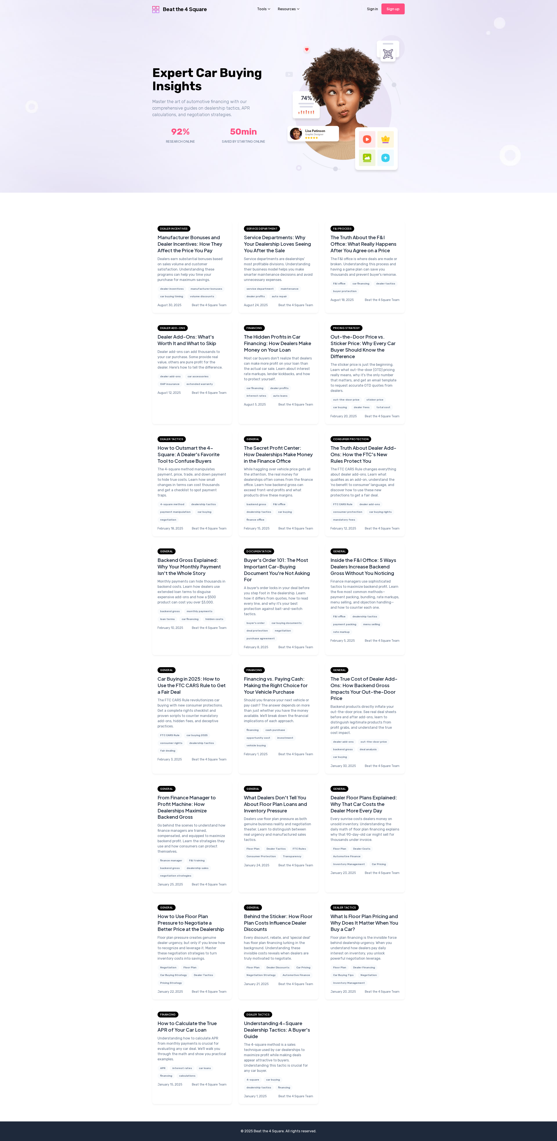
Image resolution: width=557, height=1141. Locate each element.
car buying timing (171, 296)
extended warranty (199, 384)
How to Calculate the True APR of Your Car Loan (187, 1026)
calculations (187, 1075)
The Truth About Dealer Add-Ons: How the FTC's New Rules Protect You (363, 454)
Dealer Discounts (278, 967)
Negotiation (168, 967)
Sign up (393, 9)
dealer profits (256, 296)
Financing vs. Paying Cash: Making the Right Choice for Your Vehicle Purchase (276, 685)
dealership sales (197, 868)
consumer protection (347, 511)
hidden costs (214, 619)
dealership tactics (203, 504)
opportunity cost (258, 737)
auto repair (279, 296)
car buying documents (287, 623)
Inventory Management (349, 864)
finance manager (171, 860)
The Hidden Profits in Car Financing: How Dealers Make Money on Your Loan (277, 343)
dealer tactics (385, 283)
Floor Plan (253, 848)
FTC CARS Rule (342, 504)
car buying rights (380, 511)
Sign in (372, 9)
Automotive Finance (347, 856)
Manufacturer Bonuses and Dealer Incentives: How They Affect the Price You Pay (190, 243)
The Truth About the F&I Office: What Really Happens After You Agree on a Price (363, 243)
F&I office (339, 283)
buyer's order (256, 623)
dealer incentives (172, 288)
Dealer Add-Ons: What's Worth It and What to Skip (187, 340)
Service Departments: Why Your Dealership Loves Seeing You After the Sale (277, 243)
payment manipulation (175, 511)
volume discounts (202, 296)
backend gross (256, 504)
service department (260, 288)
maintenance (290, 288)
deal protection (257, 630)
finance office (255, 519)
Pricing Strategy (171, 982)
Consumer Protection (261, 856)
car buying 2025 (197, 735)
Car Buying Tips (343, 975)
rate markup (341, 631)
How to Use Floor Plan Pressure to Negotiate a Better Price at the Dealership (191, 922)
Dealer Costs (361, 848)
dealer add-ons (170, 376)
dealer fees (361, 407)
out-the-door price (346, 399)
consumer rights (171, 743)
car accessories (198, 376)
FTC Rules (299, 848)
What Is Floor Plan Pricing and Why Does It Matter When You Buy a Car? (364, 922)
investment (285, 737)
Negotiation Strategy (261, 975)
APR (162, 1068)
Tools (262, 9)
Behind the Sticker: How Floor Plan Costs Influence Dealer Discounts (278, 922)
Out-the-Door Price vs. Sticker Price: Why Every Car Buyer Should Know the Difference (363, 346)
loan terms (167, 619)
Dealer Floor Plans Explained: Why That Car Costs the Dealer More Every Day (364, 803)
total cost (383, 407)
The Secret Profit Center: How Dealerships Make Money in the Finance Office (278, 454)
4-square (253, 1079)
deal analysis (368, 749)
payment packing (344, 624)
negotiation (168, 519)
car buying (340, 407)
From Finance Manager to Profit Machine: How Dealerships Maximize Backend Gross (187, 807)
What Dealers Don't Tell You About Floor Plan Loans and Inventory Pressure (275, 803)
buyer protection (345, 291)
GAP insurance (170, 384)
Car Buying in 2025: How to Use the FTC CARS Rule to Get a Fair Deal (192, 685)
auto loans (280, 395)
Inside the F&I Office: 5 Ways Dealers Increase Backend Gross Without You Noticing (363, 566)
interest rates (256, 395)
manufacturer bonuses (206, 288)
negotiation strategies (175, 875)
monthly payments (199, 611)
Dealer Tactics (276, 848)
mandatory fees (344, 519)
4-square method (172, 504)
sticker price (374, 399)
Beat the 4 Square (184, 9)
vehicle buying (256, 745)
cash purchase (275, 730)
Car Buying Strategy (173, 975)
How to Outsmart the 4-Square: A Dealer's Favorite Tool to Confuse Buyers (189, 454)
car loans (205, 1068)
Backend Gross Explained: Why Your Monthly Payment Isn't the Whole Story (189, 566)
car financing (360, 283)
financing (252, 730)
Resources (287, 9)
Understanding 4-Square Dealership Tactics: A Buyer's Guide (277, 1029)
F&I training (197, 860)
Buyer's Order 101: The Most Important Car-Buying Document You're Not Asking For (277, 569)
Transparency (292, 856)
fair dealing (167, 750)
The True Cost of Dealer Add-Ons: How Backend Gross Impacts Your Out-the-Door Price (364, 688)
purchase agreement (261, 638)
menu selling (371, 624)
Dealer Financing (364, 967)
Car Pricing (379, 864)
